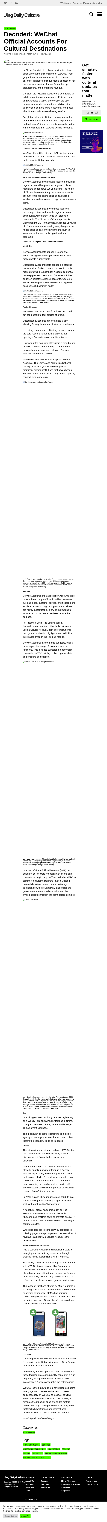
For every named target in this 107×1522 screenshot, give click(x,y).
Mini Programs (60, 1256)
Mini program (54, 1449)
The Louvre (40, 363)
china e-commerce (31, 1445)
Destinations (10, 28)
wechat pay (37, 1453)
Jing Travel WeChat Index (34, 1449)
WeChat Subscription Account (36, 1458)
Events (87, 3)
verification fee (40, 1128)
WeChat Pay (43, 653)
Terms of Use (91, 1481)
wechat (26, 1453)
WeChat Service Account (56, 1453)
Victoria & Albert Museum (46, 870)
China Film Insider (69, 1481)
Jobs (27, 1491)
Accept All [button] (25, 1516)
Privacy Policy (92, 1484)
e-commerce (61, 346)
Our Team (29, 1484)
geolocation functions (34, 350)
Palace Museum (62, 881)
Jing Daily (65, 1487)
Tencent (66, 1449)
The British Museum (60, 626)
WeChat (50, 127)
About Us (29, 1481)
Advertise (97, 3)
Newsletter (45, 1487)
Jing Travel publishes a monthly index (54, 1405)
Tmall (54, 877)
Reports (77, 3)
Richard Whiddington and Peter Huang (21, 54)
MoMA (50, 1293)
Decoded (46, 1445)
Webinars (65, 3)
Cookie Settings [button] (11, 1516)
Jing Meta (65, 1491)
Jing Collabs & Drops (70, 1484)
